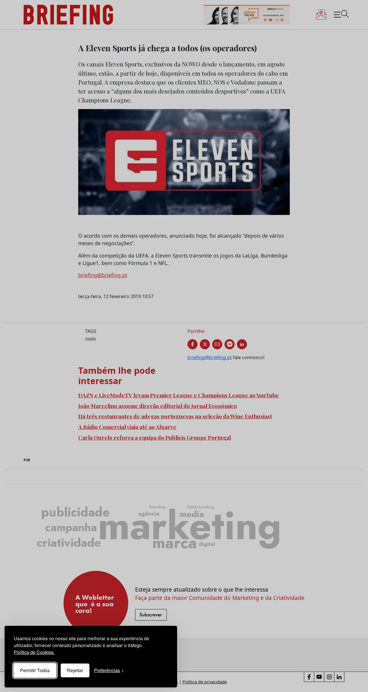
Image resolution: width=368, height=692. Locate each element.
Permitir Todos (35, 670)
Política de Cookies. (34, 652)
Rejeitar (75, 670)
